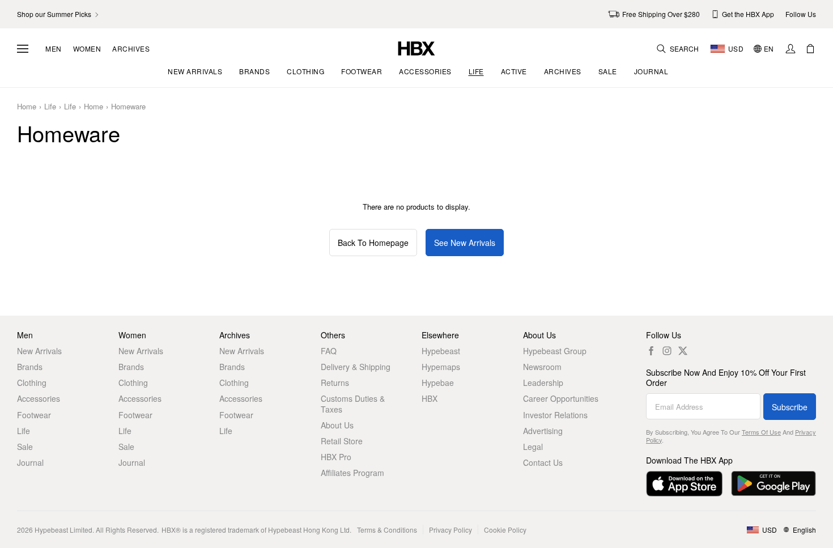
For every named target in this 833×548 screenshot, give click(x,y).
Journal (30, 462)
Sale (25, 446)
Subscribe (790, 407)
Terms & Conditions (387, 529)
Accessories (38, 398)
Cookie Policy (505, 529)
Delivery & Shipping (355, 367)
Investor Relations (555, 415)
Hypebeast (441, 351)
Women (87, 48)
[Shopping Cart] (810, 48)
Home (26, 107)
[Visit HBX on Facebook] (651, 351)
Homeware (128, 107)
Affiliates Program (352, 473)
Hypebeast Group (554, 351)
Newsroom (542, 367)
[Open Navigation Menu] (22, 48)
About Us (337, 425)
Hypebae (438, 382)
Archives (131, 48)
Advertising (543, 431)
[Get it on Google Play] (773, 483)
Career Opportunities (560, 398)
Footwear (34, 415)
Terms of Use (761, 431)
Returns (335, 382)
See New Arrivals (464, 242)
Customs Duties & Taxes (353, 403)
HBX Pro (336, 457)
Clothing (31, 382)
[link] (58, 14)
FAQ (329, 351)
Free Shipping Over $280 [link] (661, 14)
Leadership (543, 382)
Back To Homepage (373, 242)
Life (50, 107)
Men (53, 48)
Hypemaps (441, 367)
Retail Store (342, 441)
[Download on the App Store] (684, 483)
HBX (429, 398)
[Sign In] (790, 48)
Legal (533, 446)
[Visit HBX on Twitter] (683, 351)
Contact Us (543, 462)
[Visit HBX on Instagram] (667, 351)
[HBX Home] (416, 47)
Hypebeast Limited (63, 529)
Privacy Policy (450, 529)
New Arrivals (39, 351)
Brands (29, 367)
